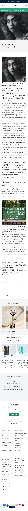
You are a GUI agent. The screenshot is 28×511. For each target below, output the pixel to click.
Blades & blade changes (5, 439)
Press (3, 469)
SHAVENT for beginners (9, 331)
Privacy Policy (18, 447)
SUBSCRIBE (14, 414)
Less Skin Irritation (19, 465)
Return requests (19, 438)
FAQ (3, 433)
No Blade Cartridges (20, 467)
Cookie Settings (19, 453)
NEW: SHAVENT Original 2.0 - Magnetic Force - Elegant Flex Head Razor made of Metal (9, 362)
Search (3, 453)
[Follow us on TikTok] (6, 486)
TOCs (16, 441)
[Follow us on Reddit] (3, 489)
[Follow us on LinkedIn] (9, 486)
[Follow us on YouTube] (3, 486)
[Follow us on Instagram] (6, 483)
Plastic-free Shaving (20, 473)
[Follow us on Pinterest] (9, 483)
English (4, 494)
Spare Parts (4, 447)
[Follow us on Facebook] (3, 483)
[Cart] (25, 6)
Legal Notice (18, 450)
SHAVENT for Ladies (6, 442)
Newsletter (4, 462)
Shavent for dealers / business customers (7, 465)
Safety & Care (5, 445)
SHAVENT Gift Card (6, 450)
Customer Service (6, 459)
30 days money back (6, 435)
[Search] (4, 5)
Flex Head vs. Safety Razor (20, 461)
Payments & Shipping (20, 433)
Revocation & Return (20, 435)
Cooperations (5, 471)
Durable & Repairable (20, 475)
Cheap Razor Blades (20, 470)
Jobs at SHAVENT (6, 474)
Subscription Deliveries (18, 444)
